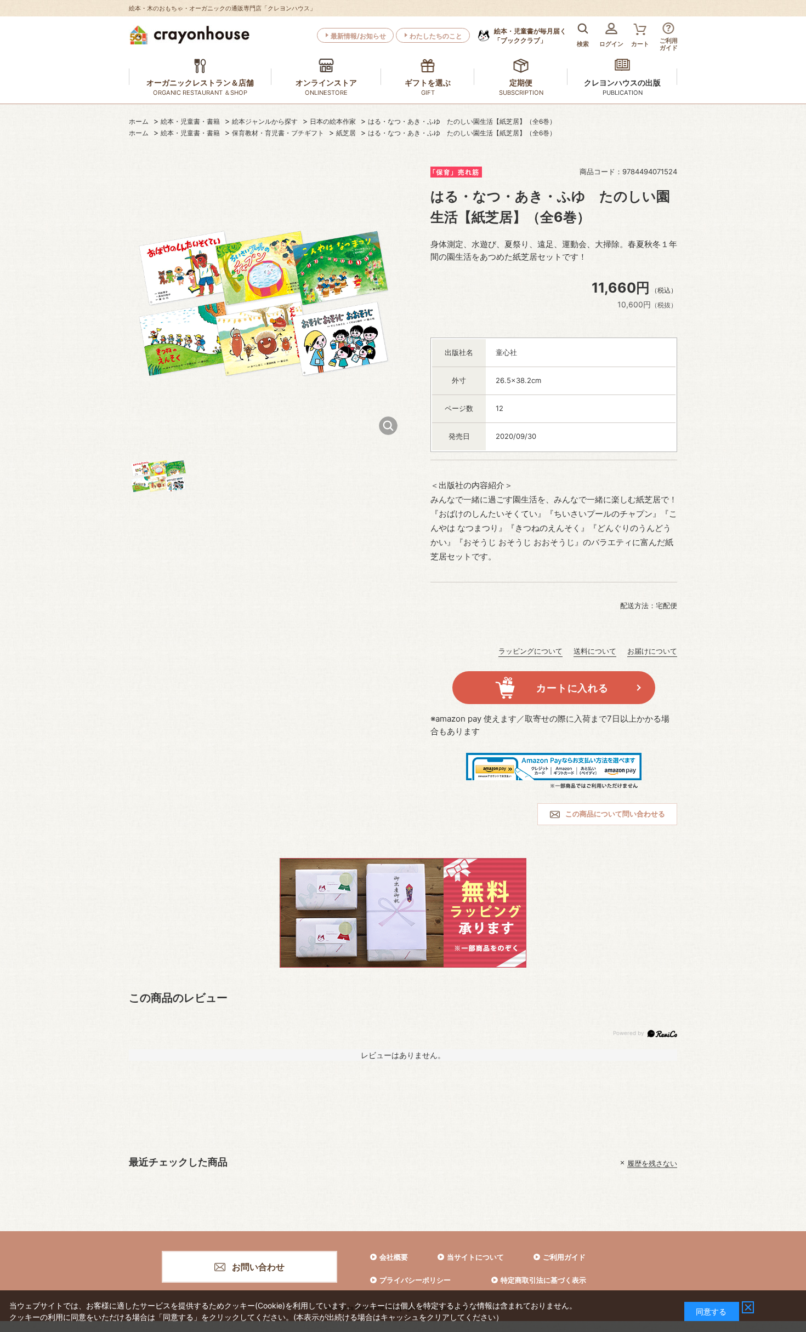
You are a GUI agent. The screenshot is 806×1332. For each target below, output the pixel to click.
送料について (595, 651)
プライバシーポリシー (415, 1280)
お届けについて (652, 651)
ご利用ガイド (564, 1257)
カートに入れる (572, 688)
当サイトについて (475, 1257)
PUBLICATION (623, 92)
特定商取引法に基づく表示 (543, 1280)
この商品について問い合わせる (615, 813)
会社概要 (393, 1257)
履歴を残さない (652, 1162)
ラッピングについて (530, 651)
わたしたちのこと (436, 36)
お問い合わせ (258, 1266)
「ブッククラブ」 (530, 35)
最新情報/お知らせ (358, 36)
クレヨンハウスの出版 (622, 82)
